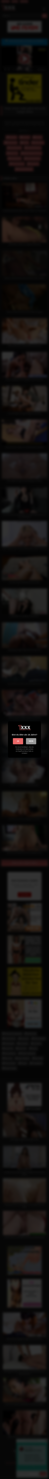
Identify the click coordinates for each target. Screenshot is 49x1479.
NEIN (31, 741)
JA (18, 741)
